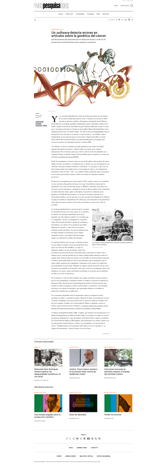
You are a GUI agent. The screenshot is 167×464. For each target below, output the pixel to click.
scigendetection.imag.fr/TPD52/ (69, 157)
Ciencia (60, 14)
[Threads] (80, 438)
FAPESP (59, 456)
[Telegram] (84, 438)
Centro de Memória (103, 456)
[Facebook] (67, 438)
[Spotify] (92, 438)
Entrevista (105, 14)
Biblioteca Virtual (86, 456)
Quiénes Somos (82, 448)
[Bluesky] (77, 438)
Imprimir (35, 20)
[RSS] (95, 438)
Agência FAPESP (70, 456)
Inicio (71, 448)
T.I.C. (45, 125)
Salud (98, 14)
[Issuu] (99, 438)
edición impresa (125, 5)
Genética (38, 123)
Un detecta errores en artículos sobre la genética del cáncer (78, 34)
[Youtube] (88, 438)
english (125, 0)
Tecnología (90, 14)
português (130, 0)
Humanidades (80, 14)
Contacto (94, 448)
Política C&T (69, 14)
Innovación (39, 125)
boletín (116, 5)
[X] (70, 438)
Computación (39, 121)
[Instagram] (73, 438)
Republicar (107, 333)
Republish (112, 19)
